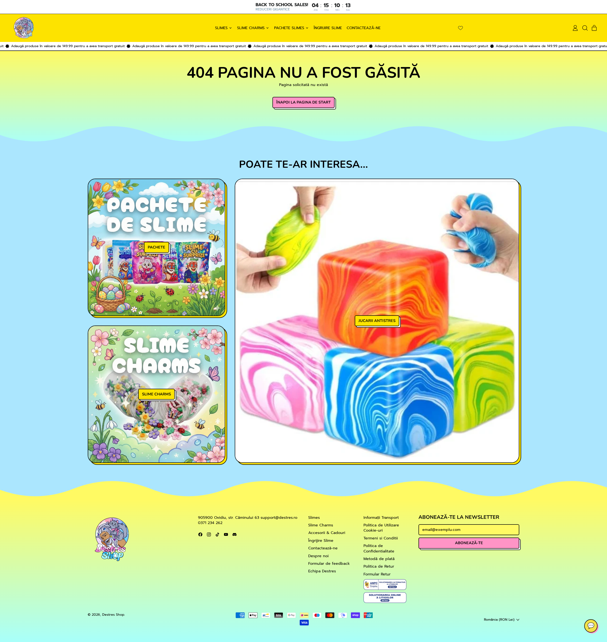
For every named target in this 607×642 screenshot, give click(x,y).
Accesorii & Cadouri (326, 533)
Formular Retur (377, 574)
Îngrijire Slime (328, 28)
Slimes (314, 517)
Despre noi (318, 556)
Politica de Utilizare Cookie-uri (381, 527)
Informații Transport (381, 517)
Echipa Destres (322, 571)
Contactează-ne (364, 28)
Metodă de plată (379, 559)
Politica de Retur (378, 566)
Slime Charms (320, 525)
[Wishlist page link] (460, 28)
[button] (584, 28)
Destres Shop (113, 614)
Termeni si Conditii (380, 538)
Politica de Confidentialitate (378, 548)
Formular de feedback (329, 563)
